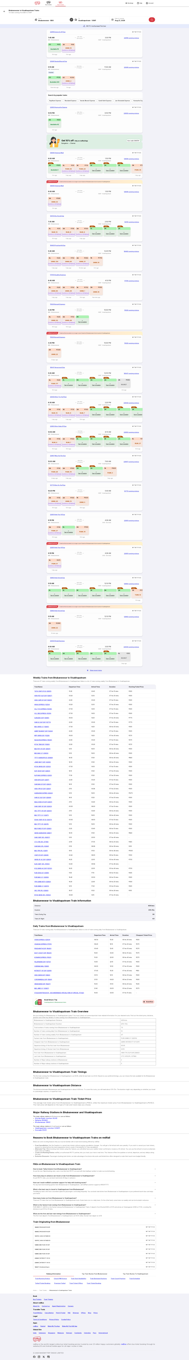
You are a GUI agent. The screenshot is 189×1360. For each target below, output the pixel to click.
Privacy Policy (54, 1319)
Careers (71, 1306)
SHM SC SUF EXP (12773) (42, 722)
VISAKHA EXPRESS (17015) (43, 944)
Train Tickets (48, 1299)
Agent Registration (58, 1306)
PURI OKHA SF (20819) (41, 873)
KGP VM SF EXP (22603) (42, 771)
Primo (96, 1313)
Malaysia (60, 1333)
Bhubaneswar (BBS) (42, 1122)
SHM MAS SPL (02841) (41, 846)
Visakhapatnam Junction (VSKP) (47, 1128)
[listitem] (51, 72)
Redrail (42, 1326)
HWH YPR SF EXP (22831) (42, 788)
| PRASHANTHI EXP (44, 1227)
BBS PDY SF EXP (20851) (42, 749)
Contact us (46, 1306)
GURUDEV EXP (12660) (41, 718)
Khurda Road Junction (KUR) (46, 1118)
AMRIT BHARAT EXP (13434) (43, 731)
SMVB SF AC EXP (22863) (42, 859)
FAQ (69, 1313)
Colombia (87, 1333)
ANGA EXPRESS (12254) (42, 704)
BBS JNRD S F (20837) (41, 988)
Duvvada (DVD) (41, 1130)
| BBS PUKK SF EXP (44, 1245)
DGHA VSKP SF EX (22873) (43, 819)
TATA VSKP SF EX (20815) (42, 691)
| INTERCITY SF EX (44, 1258)
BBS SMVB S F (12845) (41, 726)
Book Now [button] (149, 1002)
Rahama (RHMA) (41, 1120)
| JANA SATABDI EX (44, 1236)
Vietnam (69, 1333)
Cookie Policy (66, 1319)
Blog (89, 1313)
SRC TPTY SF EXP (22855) (43, 811)
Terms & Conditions (40, 1319)
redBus (35, 1326)
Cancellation (49, 1313)
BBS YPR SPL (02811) (41, 850)
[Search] (152, 19)
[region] (94, 43)
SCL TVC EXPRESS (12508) (43, 709)
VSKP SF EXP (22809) (41, 855)
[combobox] (52, 20)
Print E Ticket (60, 1313)
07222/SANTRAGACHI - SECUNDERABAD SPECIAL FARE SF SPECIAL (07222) (59, 993)
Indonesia (42, 1333)
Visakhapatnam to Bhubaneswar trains (55, 1002)
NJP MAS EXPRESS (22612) (43, 775)
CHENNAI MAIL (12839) (41, 966)
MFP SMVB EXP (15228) (42, 735)
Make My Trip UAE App (69, 1326)
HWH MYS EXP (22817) (41, 780)
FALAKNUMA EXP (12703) (42, 962)
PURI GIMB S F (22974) (41, 886)
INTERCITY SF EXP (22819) (43, 970)
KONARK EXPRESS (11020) (42, 957)
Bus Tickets (37, 1299)
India (34, 1333)
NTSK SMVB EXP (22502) (42, 766)
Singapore (51, 1333)
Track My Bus (37, 1313)
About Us (36, 1306)
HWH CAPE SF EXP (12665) (43, 700)
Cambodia (78, 1333)
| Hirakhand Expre (44, 1267)
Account (151, 3)
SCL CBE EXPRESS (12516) (42, 713)
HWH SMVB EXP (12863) (42, 975)
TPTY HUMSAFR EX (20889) (43, 757)
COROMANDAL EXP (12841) (43, 979)
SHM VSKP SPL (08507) (42, 837)
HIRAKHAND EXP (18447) (42, 984)
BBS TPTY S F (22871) (41, 815)
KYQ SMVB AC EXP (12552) (43, 868)
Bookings (130, 3)
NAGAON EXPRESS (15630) (43, 740)
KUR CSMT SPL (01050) (42, 864)
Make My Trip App (54, 1326)
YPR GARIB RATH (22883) (42, 881)
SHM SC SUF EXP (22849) (42, 797)
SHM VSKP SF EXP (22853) (43, 806)
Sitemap (76, 1313)
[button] (71, 19)
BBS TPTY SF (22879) (41, 824)
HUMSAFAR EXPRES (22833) (43, 793)
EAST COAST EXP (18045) (43, 953)
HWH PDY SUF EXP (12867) (43, 695)
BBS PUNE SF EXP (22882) (43, 828)
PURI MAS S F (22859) (41, 877)
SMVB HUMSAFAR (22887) (43, 833)
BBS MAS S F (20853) (41, 753)
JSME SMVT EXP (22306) (42, 762)
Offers (83, 1313)
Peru (94, 1333)
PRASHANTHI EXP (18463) (42, 948)
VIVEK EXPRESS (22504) (42, 939)
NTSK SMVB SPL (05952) (42, 895)
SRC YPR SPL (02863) (41, 890)
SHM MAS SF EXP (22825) (42, 784)
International (103, 1333)
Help (141, 3)
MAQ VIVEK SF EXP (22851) (43, 802)
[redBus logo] (37, 3)
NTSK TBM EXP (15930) (42, 744)
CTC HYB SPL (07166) (41, 842)
